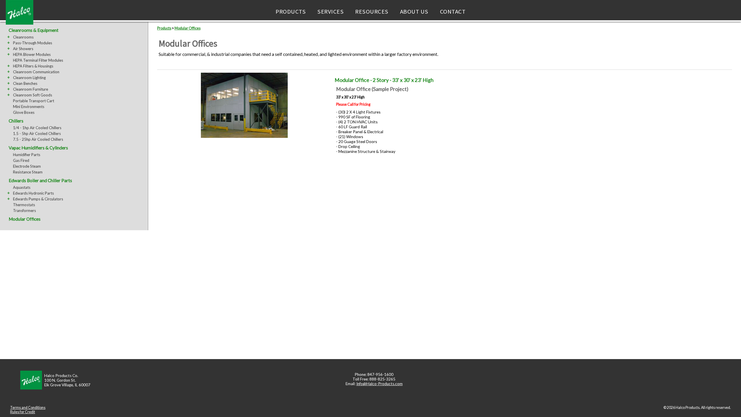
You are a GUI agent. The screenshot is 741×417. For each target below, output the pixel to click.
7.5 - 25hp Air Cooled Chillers (38, 139)
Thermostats (24, 204)
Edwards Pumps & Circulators (38, 199)
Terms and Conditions (27, 407)
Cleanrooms (23, 37)
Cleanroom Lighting (29, 77)
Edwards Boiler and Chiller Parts (40, 180)
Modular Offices (25, 219)
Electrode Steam (27, 166)
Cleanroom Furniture (30, 89)
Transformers (24, 210)
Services (330, 11)
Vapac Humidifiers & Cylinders (38, 147)
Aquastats (21, 187)
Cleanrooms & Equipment (33, 30)
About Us (414, 11)
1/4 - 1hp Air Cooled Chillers (37, 127)
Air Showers (23, 48)
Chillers (16, 120)
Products (291, 11)
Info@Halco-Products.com (379, 383)
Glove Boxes (23, 112)
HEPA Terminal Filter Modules (38, 60)
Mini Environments (28, 106)
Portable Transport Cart (33, 100)
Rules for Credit (22, 412)
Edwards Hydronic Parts (33, 193)
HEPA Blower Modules (32, 54)
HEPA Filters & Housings (33, 66)
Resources (371, 11)
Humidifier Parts (26, 154)
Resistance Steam (28, 172)
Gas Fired (21, 160)
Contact (453, 11)
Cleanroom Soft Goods (32, 95)
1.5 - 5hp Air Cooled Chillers (37, 133)
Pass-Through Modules (32, 43)
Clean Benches (25, 83)
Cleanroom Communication (36, 72)
